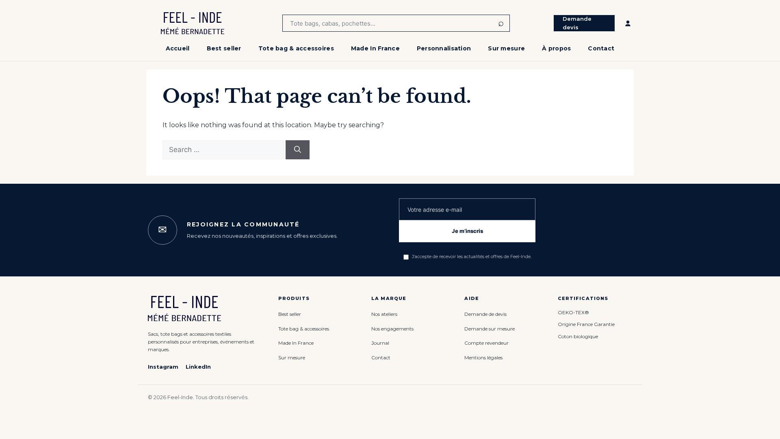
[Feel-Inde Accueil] (192, 23)
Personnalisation (444, 48)
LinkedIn (198, 366)
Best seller (224, 48)
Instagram (163, 366)
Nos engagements (392, 329)
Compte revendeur (486, 343)
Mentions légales (483, 357)
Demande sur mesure (489, 329)
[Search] (298, 150)
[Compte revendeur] (628, 23)
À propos (556, 48)
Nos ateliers (384, 314)
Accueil (178, 48)
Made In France (375, 48)
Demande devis (577, 22)
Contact (601, 48)
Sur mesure (506, 48)
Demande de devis (485, 314)
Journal (380, 343)
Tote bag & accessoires (296, 48)
